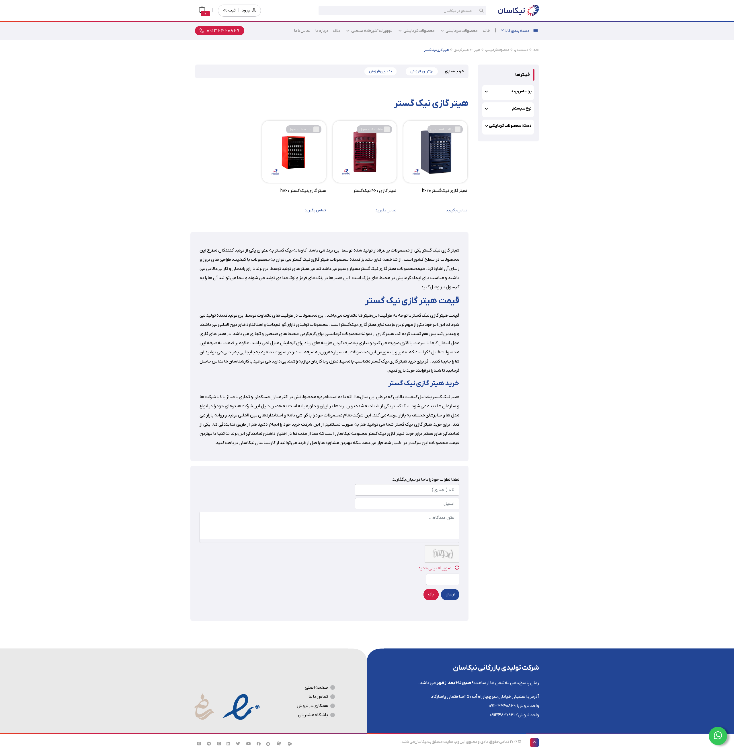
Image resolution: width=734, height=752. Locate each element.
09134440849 (502, 706)
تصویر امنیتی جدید (435, 568)
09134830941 (502, 715)
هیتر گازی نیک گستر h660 (444, 191)
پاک (431, 594)
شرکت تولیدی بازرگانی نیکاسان (496, 668)
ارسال (450, 594)
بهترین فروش (421, 71)
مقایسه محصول (442, 129)
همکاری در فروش (312, 706)
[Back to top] (534, 742)
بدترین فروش (380, 71)
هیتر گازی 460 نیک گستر (375, 191)
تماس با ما (318, 697)
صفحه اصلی (316, 687)
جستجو (481, 10)
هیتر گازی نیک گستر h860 (303, 191)
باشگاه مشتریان (313, 715)
